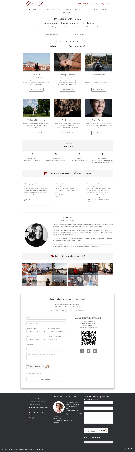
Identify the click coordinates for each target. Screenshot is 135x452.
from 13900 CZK (36, 133)
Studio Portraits (98, 120)
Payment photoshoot (34, 404)
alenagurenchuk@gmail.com (90, 327)
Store (60, 10)
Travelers (36, 75)
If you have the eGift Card (54, 336)
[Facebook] (94, 3)
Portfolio (37, 10)
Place (27, 336)
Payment (27, 421)
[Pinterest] (97, 3)
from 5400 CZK (67, 133)
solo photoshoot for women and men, (91, 238)
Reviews (95, 10)
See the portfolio (80, 35)
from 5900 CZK (36, 89)
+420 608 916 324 (83, 3)
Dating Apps (67, 120)
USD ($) (103, 4)
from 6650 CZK (67, 89)
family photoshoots (106, 238)
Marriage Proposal (67, 75)
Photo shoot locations (75, 10)
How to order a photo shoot (36, 398)
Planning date (29, 344)
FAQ (88, 10)
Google (26, 201)
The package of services (54, 328)
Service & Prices (50, 10)
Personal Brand (98, 75)
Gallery (70, 12)
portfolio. (100, 226)
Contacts (104, 10)
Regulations (28, 395)
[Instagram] (91, 3)
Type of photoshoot (31, 328)
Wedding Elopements (36, 120)
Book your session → (53, 35)
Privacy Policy (32, 418)
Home (28, 10)
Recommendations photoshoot (37, 401)
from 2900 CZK (98, 133)
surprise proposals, (76, 238)
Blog (63, 12)
